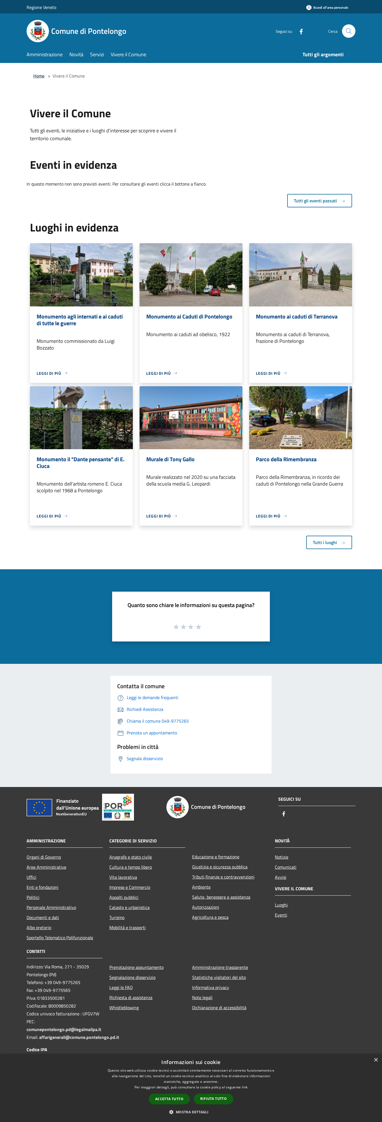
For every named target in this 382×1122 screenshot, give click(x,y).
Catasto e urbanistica (129, 907)
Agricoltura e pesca (210, 917)
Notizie (281, 857)
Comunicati (285, 867)
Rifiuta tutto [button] (213, 1098)
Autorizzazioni (205, 907)
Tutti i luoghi (325, 542)
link (244, 1087)
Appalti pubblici (123, 897)
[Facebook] (299, 31)
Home (38, 75)
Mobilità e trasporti (127, 927)
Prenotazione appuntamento (136, 967)
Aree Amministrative (46, 867)
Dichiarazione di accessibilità (219, 1007)
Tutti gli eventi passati (316, 200)
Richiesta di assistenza (130, 997)
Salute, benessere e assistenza (221, 897)
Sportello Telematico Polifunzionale (60, 937)
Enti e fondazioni (42, 887)
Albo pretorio (39, 927)
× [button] (376, 1060)
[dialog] (191, 1088)
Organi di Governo (44, 857)
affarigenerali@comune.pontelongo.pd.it (79, 1037)
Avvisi (280, 877)
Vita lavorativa (123, 877)
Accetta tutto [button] (169, 1099)
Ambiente (201, 887)
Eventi (281, 915)
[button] (190, 1112)
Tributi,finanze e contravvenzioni (223, 876)
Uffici (31, 877)
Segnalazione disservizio (132, 977)
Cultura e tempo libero (130, 867)
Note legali (202, 997)
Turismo (116, 917)
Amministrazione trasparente (220, 967)
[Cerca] (348, 31)
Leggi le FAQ (121, 987)
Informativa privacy (210, 987)
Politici (33, 897)
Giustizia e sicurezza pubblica (219, 866)
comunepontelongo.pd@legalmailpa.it (64, 1029)
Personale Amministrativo (51, 907)
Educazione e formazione (215, 856)
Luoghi (281, 904)
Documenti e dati (43, 917)
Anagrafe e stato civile (130, 857)
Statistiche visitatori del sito (219, 977)
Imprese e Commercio (129, 887)
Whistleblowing (124, 1007)
